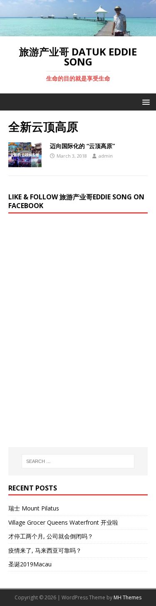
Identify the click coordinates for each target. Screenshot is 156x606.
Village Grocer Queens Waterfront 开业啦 (63, 522)
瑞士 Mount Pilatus (33, 508)
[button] (144, 102)
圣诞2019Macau (30, 564)
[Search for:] (78, 461)
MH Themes (127, 597)
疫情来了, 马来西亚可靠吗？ (45, 550)
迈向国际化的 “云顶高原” (82, 146)
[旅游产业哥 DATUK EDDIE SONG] (78, 31)
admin (106, 156)
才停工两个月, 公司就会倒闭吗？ (50, 536)
